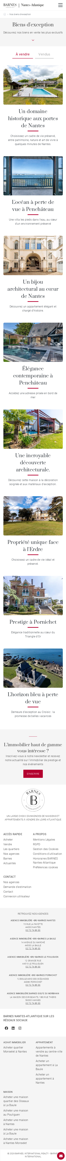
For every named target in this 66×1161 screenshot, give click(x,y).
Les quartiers (11, 849)
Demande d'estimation (17, 887)
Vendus (44, 54)
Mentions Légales (44, 839)
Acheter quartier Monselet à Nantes (15, 1049)
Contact (8, 891)
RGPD (36, 844)
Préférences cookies (45, 867)
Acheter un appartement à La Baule (47, 1065)
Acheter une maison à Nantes (15, 1122)
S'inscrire (33, 773)
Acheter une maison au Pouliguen (15, 1112)
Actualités (9, 863)
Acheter (8, 839)
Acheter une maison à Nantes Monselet (15, 1141)
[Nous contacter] (61, 1156)
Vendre (7, 844)
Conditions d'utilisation (47, 853)
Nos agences (11, 853)
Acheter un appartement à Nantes (45, 1078)
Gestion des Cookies (46, 849)
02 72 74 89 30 (33, 930)
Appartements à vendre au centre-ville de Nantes (49, 1051)
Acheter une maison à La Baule (15, 1131)
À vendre (23, 54)
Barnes (7, 858)
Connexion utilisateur (16, 896)
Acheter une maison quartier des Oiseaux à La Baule (16, 1101)
